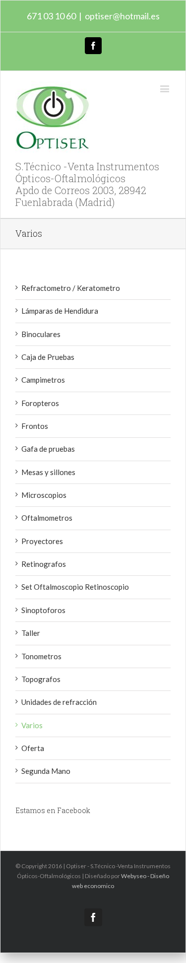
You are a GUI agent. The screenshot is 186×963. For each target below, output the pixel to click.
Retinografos (43, 563)
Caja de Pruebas (47, 356)
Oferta (32, 748)
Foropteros (40, 403)
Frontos (34, 425)
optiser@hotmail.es (122, 15)
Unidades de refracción (59, 701)
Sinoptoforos (43, 610)
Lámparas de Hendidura (59, 310)
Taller (30, 632)
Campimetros (43, 379)
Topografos (41, 679)
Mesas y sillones (48, 472)
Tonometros (41, 656)
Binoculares (41, 334)
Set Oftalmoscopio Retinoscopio (75, 586)
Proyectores (42, 541)
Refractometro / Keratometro (70, 287)
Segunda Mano (45, 770)
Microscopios (43, 494)
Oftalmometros (46, 517)
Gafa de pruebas (48, 448)
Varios (32, 725)
